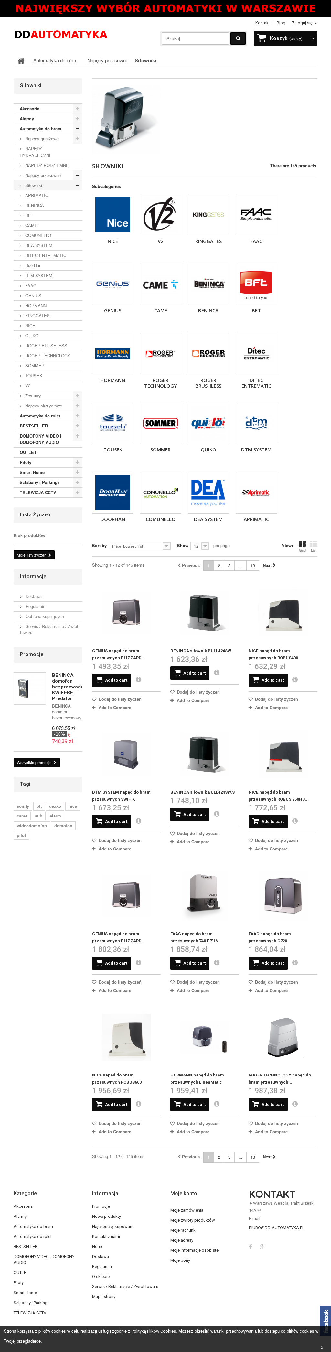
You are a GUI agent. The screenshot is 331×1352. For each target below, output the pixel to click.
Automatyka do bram (40, 128)
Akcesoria (29, 108)
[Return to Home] (21, 60)
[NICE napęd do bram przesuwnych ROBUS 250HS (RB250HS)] (282, 754)
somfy (23, 806)
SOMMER (160, 449)
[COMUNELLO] (160, 493)
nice (73, 806)
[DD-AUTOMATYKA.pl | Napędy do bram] (61, 34)
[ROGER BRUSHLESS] (208, 353)
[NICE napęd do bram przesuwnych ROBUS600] (126, 1037)
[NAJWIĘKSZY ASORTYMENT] (165, 8)
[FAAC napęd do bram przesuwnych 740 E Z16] (204, 895)
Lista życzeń (35, 515)
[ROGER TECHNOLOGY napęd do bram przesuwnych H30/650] (282, 1037)
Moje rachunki (183, 1230)
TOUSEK (112, 449)
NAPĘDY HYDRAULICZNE (36, 152)
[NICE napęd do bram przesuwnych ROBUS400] (282, 612)
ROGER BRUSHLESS (208, 383)
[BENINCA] (208, 284)
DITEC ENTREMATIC (256, 383)
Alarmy (27, 118)
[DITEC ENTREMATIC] (256, 353)
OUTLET (28, 452)
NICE (113, 241)
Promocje (31, 654)
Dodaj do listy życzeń (119, 699)
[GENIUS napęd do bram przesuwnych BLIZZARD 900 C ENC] (126, 895)
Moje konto (183, 1193)
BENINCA (208, 310)
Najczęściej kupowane (113, 1226)
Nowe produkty (106, 1216)
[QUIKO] (208, 423)
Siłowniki (33, 185)
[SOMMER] (160, 423)
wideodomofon (32, 825)
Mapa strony (103, 1296)
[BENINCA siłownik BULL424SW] (204, 612)
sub (38, 816)
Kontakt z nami (106, 1236)
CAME (160, 310)
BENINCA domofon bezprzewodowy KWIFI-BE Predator (71, 686)
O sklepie (101, 1276)
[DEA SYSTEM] (208, 493)
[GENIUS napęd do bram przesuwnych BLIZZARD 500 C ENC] (126, 612)
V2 (161, 241)
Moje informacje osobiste (194, 1250)
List (313, 550)
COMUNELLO (161, 519)
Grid (302, 550)
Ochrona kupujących (44, 616)
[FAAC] (256, 214)
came (22, 816)
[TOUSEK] (112, 423)
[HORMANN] (112, 353)
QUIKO (208, 449)
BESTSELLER (34, 426)
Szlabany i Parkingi (39, 482)
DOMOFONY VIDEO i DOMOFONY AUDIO (40, 439)
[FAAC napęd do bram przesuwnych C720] (282, 895)
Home (97, 1246)
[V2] (160, 214)
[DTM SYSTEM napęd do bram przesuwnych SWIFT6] (126, 754)
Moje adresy (181, 1240)
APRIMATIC (256, 519)
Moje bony (180, 1260)
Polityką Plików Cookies (154, 1331)
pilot (21, 835)
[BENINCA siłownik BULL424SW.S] (204, 754)
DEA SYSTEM (208, 519)
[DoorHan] (112, 493)
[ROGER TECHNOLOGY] (160, 353)
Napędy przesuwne (42, 175)
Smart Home (32, 472)
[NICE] (112, 214)
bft (39, 806)
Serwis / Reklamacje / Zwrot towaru (49, 629)
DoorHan (113, 519)
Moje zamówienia (186, 1210)
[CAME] (160, 284)
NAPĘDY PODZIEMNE (46, 165)
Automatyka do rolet (40, 416)
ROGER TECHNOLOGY (160, 383)
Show (182, 545)
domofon (63, 825)
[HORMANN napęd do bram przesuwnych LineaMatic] (204, 1037)
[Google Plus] (262, 1246)
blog (281, 22)
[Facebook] (250, 1246)
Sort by (99, 545)
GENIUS (112, 310)
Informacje (33, 576)
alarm (55, 816)
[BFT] (256, 284)
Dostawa (33, 596)
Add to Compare (115, 707)
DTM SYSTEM (256, 449)
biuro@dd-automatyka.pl (276, 1227)
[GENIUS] (112, 284)
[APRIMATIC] (256, 493)
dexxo (55, 806)
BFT (256, 310)
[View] (138, 680)
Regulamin (34, 606)
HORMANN (112, 380)
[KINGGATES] (208, 214)
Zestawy (32, 396)
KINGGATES (208, 241)
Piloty (25, 462)
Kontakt (262, 22)
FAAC (256, 241)
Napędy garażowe (41, 138)
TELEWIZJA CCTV (38, 492)
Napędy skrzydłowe (43, 406)
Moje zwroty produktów (192, 1220)
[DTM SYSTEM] (256, 423)
